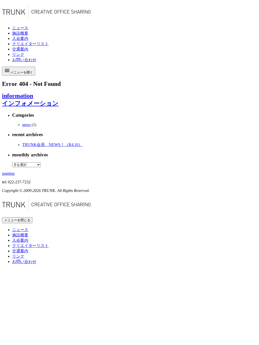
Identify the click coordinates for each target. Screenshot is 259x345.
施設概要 (20, 235)
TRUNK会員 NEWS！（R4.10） (52, 144)
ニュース (20, 230)
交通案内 (20, 251)
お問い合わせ (24, 261)
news (26, 124)
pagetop (8, 173)
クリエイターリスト (30, 245)
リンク (18, 256)
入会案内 (20, 240)
